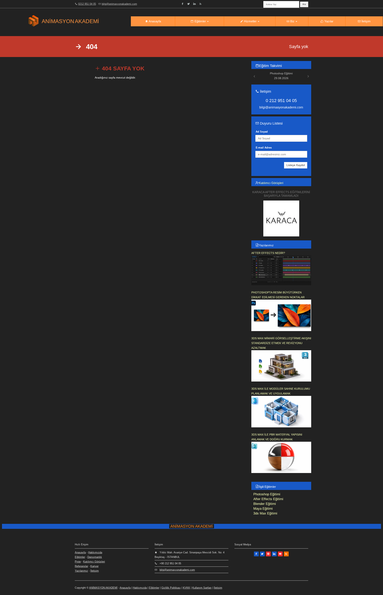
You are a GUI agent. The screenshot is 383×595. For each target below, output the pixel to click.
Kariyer (94, 566)
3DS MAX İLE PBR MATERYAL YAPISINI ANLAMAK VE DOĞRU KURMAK (276, 437)
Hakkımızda (95, 552)
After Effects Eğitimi (268, 499)
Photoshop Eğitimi (266, 494)
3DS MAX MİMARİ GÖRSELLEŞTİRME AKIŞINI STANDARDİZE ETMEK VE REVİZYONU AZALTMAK (281, 343)
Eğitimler (200, 21)
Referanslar (81, 566)
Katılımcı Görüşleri (271, 183)
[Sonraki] (308, 76)
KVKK (186, 587)
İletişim (366, 21)
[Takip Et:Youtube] (280, 554)
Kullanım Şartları (202, 587)
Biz (292, 21)
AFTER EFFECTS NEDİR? (268, 253)
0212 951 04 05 (87, 3)
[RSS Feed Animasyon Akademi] (200, 3)
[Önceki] (254, 76)
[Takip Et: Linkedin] (194, 3)
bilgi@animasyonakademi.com (119, 3)
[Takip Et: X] (262, 554)
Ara (304, 4)
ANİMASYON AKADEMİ (103, 587)
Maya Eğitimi (263, 508)
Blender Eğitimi (264, 504)
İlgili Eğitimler (267, 486)
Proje (78, 561)
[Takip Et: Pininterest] (268, 554)
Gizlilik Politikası (171, 587)
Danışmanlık (94, 557)
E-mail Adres (264, 147)
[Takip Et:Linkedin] (274, 554)
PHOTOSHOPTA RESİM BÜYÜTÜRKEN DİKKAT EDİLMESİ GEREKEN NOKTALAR (278, 295)
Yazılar (328, 21)
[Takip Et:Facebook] (182, 3)
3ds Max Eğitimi (265, 513)
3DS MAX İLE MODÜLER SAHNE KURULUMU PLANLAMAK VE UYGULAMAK (280, 391)
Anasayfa (154, 21)
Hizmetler (250, 21)
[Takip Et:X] (188, 3)
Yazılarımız (266, 245)
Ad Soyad (262, 131)
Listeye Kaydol (295, 165)
